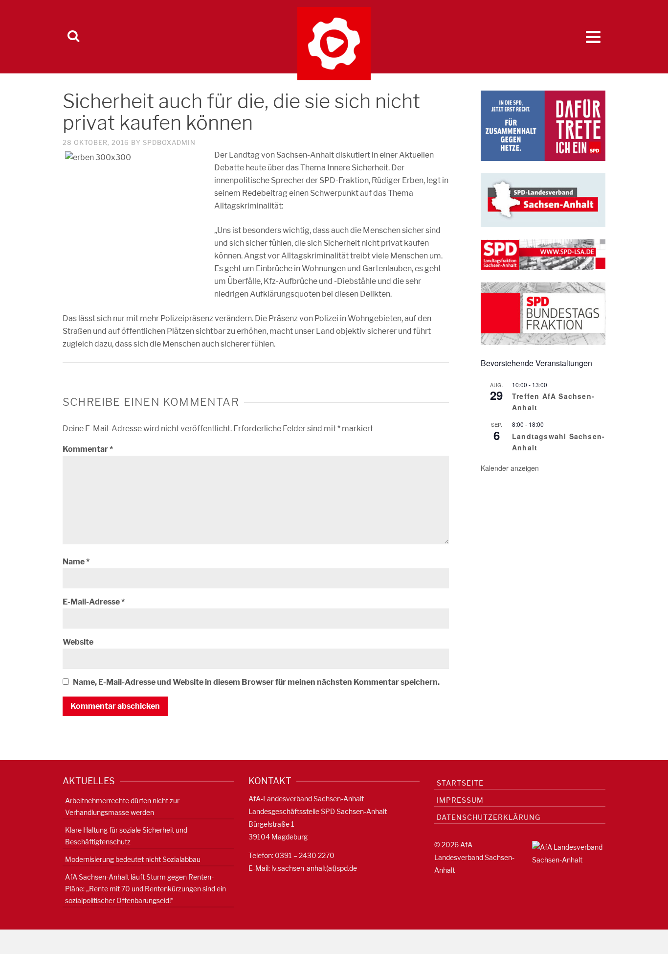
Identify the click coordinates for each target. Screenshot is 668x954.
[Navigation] (593, 36)
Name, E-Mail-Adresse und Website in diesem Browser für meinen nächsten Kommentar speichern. (256, 682)
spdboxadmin (169, 142)
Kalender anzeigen (510, 468)
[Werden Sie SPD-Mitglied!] (543, 125)
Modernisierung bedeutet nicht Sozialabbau (132, 859)
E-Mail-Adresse (94, 601)
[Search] (73, 36)
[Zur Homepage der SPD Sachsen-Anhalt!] (543, 199)
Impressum (460, 800)
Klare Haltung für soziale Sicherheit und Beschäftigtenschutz (126, 836)
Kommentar (88, 449)
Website (78, 642)
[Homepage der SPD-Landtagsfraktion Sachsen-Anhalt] (543, 254)
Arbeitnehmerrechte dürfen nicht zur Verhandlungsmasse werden (122, 806)
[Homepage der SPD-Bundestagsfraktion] (543, 313)
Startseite (460, 783)
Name (76, 561)
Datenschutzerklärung (488, 817)
